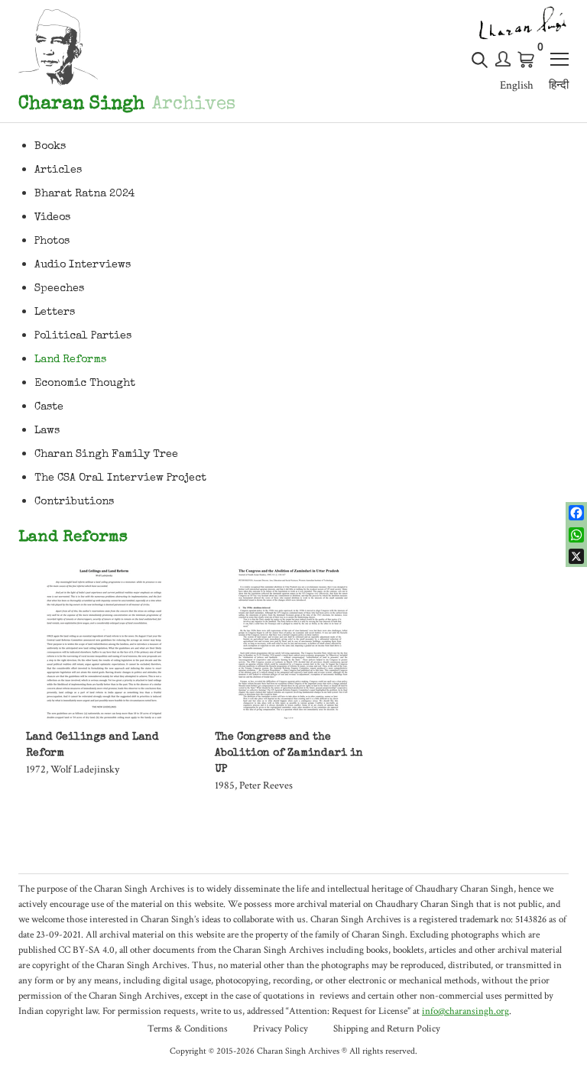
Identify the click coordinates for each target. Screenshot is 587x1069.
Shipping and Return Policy (386, 1028)
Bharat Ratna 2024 (84, 194)
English (516, 85)
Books (50, 146)
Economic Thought (84, 383)
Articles (58, 170)
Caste (48, 407)
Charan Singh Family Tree (106, 454)
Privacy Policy (280, 1028)
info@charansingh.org (465, 1011)
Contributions (74, 502)
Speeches (59, 288)
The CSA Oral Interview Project (120, 478)
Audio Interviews (82, 265)
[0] (527, 60)
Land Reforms (70, 360)
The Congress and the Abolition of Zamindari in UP (289, 753)
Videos (52, 217)
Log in (503, 58)
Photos (52, 241)
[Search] (479, 66)
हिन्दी (559, 85)
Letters (54, 312)
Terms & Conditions (188, 1028)
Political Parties (82, 336)
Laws (47, 431)
